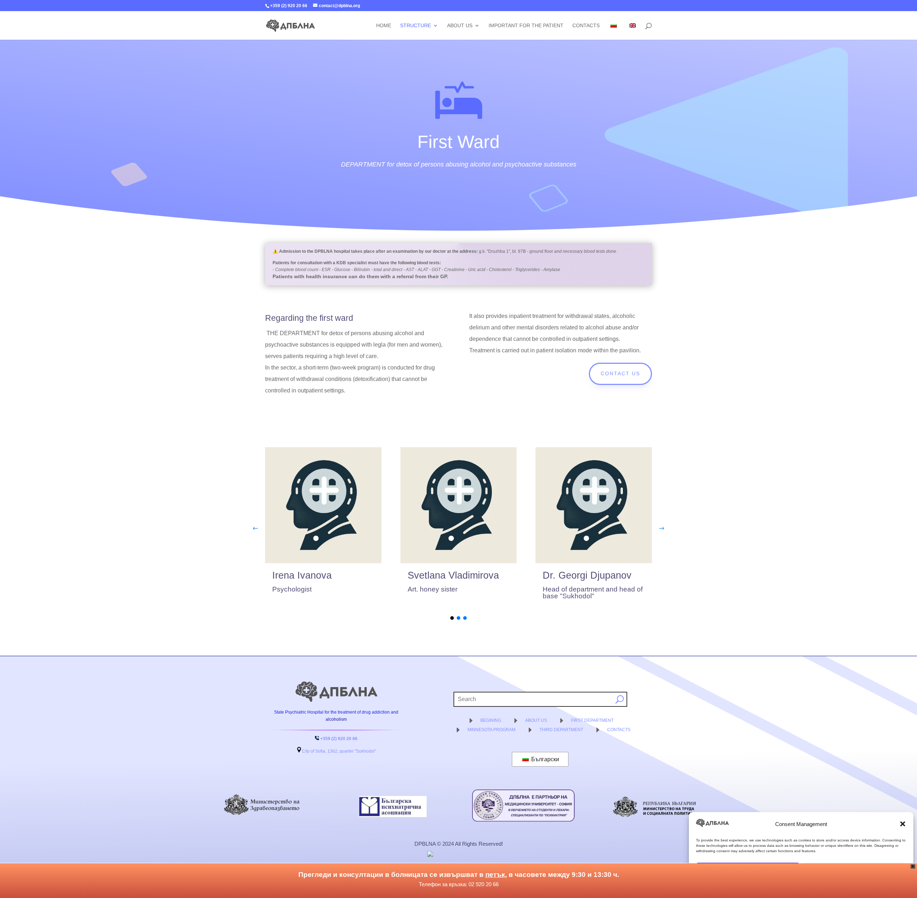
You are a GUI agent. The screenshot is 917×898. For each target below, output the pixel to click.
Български (544, 759)
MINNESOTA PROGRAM (491, 729)
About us (459, 25)
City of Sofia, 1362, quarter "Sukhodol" (339, 751)
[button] (902, 823)
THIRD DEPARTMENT (561, 729)
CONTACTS (618, 729)
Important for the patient (526, 25)
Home (383, 25)
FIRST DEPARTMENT (592, 720)
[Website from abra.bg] (457, 854)
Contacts (586, 25)
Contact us (620, 373)
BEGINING (490, 720)
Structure (415, 25)
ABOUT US (536, 720)
